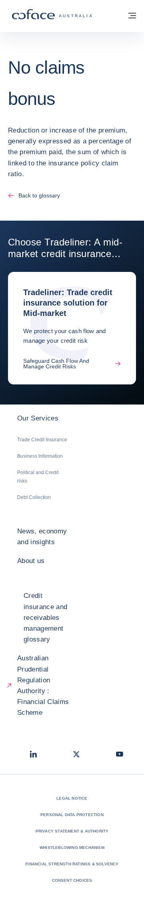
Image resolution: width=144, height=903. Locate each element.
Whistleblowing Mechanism (72, 847)
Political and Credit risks (37, 477)
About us (31, 561)
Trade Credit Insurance (42, 439)
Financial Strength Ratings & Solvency (71, 864)
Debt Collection (34, 497)
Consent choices (72, 880)
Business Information (40, 456)
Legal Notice (71, 798)
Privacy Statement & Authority (72, 831)
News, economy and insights (42, 536)
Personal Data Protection (72, 814)
